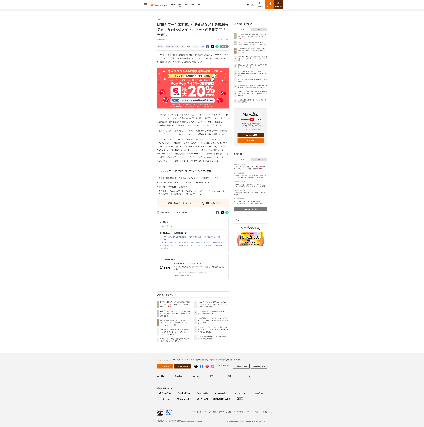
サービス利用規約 (239, 412)
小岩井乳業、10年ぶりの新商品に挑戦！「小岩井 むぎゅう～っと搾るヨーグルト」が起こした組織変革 (175, 331)
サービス (160, 46)
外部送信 (264, 412)
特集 (192, 4)
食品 (188, 46)
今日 (242, 29)
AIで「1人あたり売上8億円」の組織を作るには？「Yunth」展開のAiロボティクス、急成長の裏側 (175, 313)
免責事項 (221, 412)
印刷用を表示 (164, 212)
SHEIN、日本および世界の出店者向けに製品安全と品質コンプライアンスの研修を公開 (192, 242)
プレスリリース (167, 226)
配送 (183, 46)
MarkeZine (161, 376)
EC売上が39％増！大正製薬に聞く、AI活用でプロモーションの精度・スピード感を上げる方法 (175, 304)
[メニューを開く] (145, 4)
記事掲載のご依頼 (259, 366)
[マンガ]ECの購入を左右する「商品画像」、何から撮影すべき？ (211, 312)
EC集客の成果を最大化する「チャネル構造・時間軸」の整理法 (212, 337)
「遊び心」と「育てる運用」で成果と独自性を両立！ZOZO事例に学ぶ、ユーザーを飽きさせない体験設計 (213, 329)
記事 (180, 4)
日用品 (202, 46)
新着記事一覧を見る (251, 209)
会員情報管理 (212, 412)
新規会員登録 (251, 135)
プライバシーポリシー (253, 412)
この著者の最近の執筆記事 (182, 275)
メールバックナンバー (252, 129)
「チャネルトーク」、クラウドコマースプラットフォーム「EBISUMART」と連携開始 (192, 245)
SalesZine (178, 376)
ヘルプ (193, 412)
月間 (259, 29)
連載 (186, 4)
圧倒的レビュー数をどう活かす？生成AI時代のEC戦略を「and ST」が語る (175, 340)
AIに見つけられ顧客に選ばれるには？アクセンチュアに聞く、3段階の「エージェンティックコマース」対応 (175, 322)
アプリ (195, 46)
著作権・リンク (201, 412)
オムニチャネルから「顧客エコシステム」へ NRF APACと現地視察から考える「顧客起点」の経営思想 (212, 304)
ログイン (251, 141)
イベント (201, 4)
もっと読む (164, 248)
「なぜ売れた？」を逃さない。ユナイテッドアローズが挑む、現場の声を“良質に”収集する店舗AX (213, 320)
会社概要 (228, 412)
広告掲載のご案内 (241, 366)
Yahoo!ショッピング (172, 46)
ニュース (172, 4)
